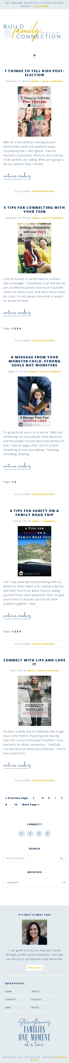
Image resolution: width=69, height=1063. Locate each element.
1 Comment (49, 521)
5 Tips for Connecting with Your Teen (34, 209)
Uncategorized (43, 191)
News (8, 1007)
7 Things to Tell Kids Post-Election (34, 73)
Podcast (36, 999)
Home (8, 991)
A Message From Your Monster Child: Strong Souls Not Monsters (35, 361)
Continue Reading (17, 177)
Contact (10, 999)
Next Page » (31, 804)
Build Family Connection (32, 31)
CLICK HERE (41, 6)
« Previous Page (16, 798)
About (35, 991)
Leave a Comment (52, 81)
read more (34, 968)
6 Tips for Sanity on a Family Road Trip (34, 512)
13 (15, 804)
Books (35, 1007)
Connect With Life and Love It (34, 662)
